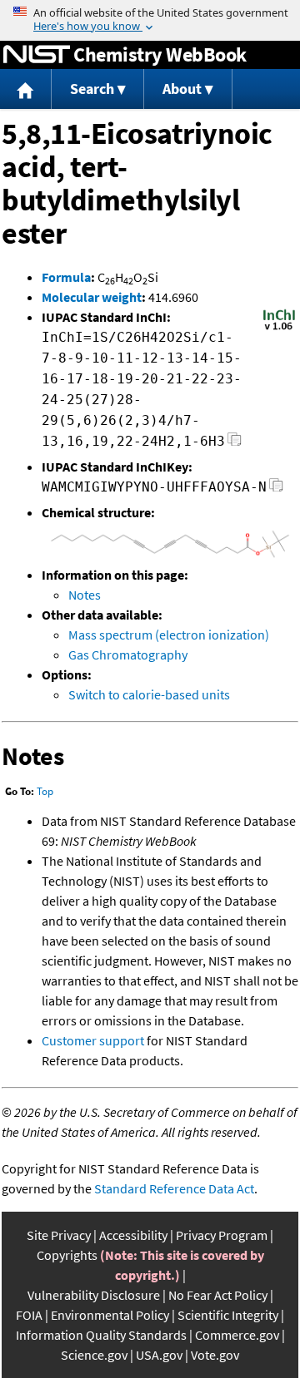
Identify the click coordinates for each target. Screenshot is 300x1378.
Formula (66, 277)
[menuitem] (26, 89)
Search (92, 88)
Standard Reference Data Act (174, 1188)
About (182, 88)
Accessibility (133, 1235)
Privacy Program (222, 1235)
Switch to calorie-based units (149, 694)
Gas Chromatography (128, 654)
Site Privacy (59, 1235)
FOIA (29, 1314)
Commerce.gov (237, 1334)
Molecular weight (92, 297)
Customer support (93, 1040)
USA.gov (159, 1354)
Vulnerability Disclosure (94, 1295)
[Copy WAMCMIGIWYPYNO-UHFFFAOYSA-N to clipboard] (276, 489)
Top (45, 791)
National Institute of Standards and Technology (36, 55)
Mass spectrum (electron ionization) (168, 634)
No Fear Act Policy (218, 1295)
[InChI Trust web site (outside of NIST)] (279, 328)
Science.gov (94, 1354)
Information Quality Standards (101, 1334)
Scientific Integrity (228, 1314)
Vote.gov (215, 1354)
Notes (84, 594)
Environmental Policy (110, 1314)
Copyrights (67, 1255)
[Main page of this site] (26, 89)
